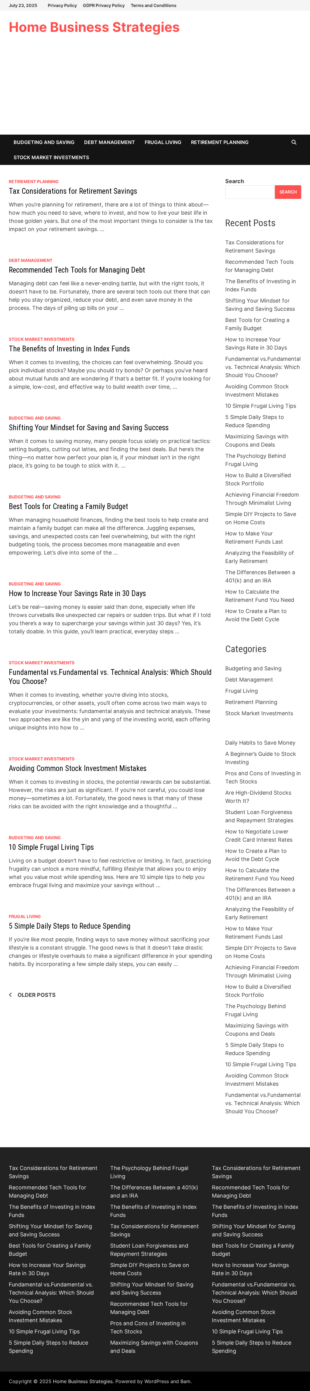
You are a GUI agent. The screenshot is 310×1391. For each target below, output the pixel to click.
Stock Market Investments (51, 157)
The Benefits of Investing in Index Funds (69, 348)
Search (234, 181)
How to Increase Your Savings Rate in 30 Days (77, 593)
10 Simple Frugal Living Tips (51, 847)
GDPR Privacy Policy (104, 5)
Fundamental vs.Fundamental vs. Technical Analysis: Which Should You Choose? (263, 367)
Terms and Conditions (153, 5)
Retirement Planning (220, 142)
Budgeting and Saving (44, 142)
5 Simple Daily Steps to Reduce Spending (69, 926)
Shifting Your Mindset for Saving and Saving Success (89, 427)
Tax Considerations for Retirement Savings (73, 191)
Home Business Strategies (94, 27)
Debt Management (109, 142)
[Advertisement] (155, 89)
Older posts (37, 995)
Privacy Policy (62, 5)
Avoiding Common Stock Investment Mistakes (78, 768)
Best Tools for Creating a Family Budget (68, 506)
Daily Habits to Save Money (260, 742)
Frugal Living (163, 142)
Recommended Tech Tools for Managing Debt (77, 270)
